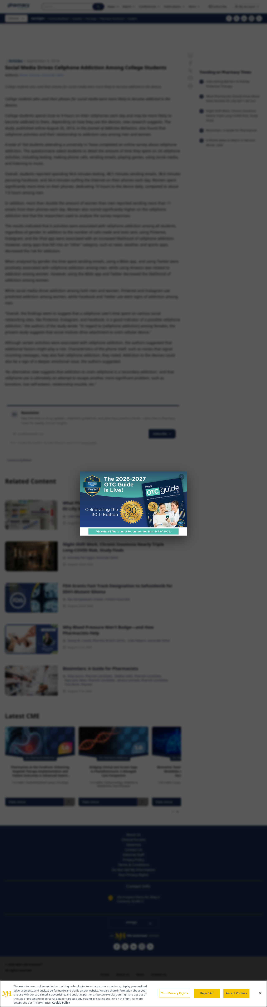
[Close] (260, 993)
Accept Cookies (236, 993)
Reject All (206, 993)
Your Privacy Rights (174, 993)
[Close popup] (181, 477)
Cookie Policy (61, 1002)
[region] (133, 993)
